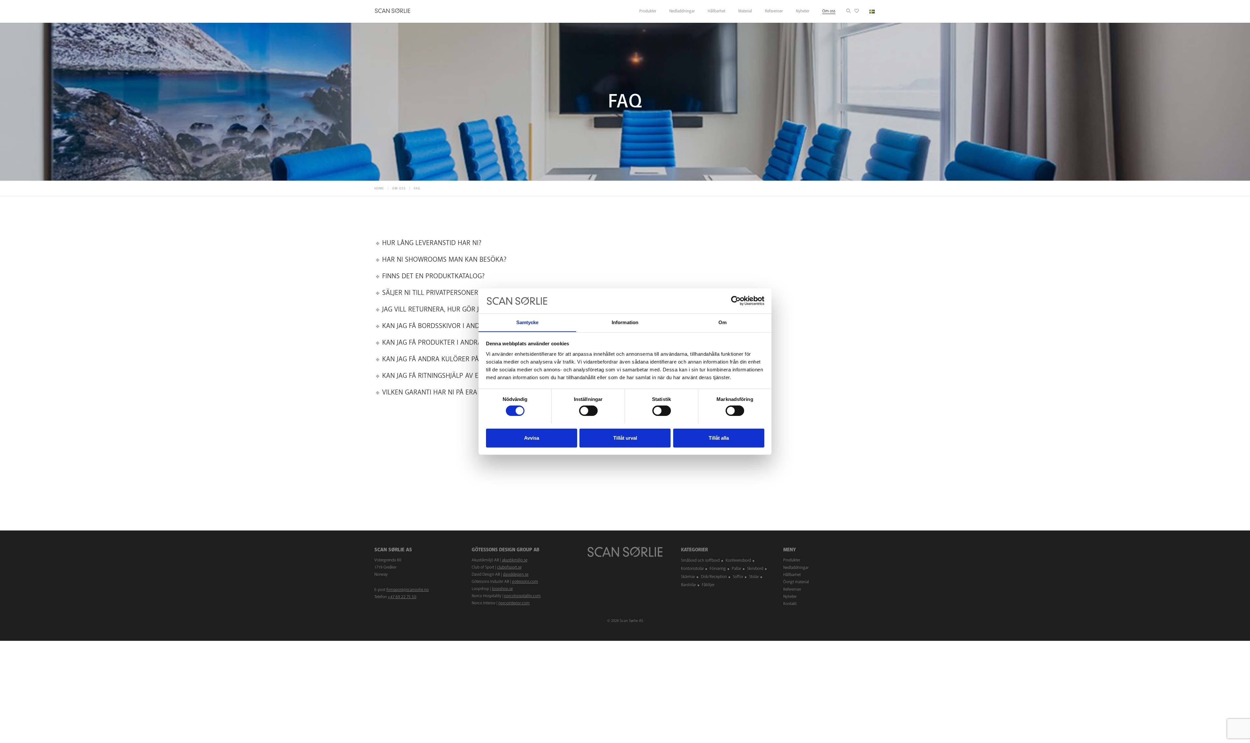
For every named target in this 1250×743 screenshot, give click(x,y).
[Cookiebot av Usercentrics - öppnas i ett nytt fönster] (735, 301)
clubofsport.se (509, 567)
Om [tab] (722, 322)
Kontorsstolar (692, 568)
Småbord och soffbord (700, 560)
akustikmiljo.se (514, 560)
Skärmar (688, 576)
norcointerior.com (514, 603)
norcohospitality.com (522, 596)
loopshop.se (502, 588)
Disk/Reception (714, 576)
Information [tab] (625, 322)
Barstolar (688, 584)
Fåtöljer (708, 584)
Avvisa (531, 437)
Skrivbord (755, 568)
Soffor (738, 576)
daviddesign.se (515, 574)
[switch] (588, 411)
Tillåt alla (719, 437)
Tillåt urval (625, 437)
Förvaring (718, 568)
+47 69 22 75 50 (402, 596)
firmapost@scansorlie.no (407, 589)
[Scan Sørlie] (392, 11)
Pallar (736, 568)
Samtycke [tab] (527, 322)
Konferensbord (738, 560)
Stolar (754, 576)
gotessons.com (525, 581)
